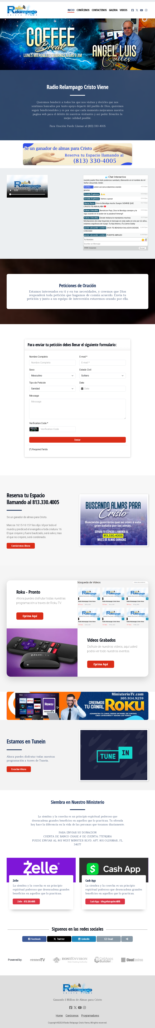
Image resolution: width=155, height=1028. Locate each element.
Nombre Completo (38, 356)
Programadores (90, 1015)
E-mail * (83, 356)
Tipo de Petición (37, 382)
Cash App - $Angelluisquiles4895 (105, 901)
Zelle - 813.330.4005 (26, 901)
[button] (76, 66)
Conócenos (72, 1015)
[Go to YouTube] (141, 10)
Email (110, 939)
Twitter (61, 939)
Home (59, 1015)
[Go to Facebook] (132, 10)
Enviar (77, 439)
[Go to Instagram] (146, 10)
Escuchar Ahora (18, 769)
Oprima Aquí (30, 616)
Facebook (36, 939)
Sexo (32, 369)
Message (34, 395)
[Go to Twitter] (137, 10)
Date (81, 382)
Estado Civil (85, 369)
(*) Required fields (38, 449)
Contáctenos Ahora (20, 545)
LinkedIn (85, 939)
